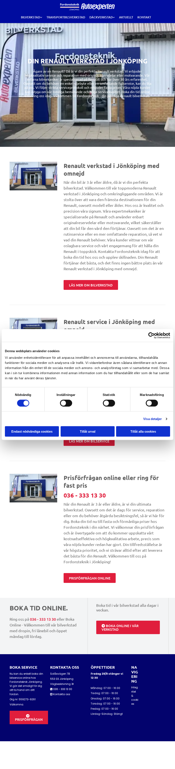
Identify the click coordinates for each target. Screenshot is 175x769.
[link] (31, 17)
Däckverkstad (101, 17)
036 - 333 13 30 (85, 495)
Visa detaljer (152, 418)
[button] (91, 285)
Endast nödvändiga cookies (31, 431)
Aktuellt (126, 17)
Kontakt (144, 17)
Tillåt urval (87, 431)
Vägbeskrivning (62, 684)
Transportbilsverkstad (66, 17)
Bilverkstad (30, 17)
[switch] (66, 403)
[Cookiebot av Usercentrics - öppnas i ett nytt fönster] (151, 335)
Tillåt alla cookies (143, 431)
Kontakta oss (61, 694)
